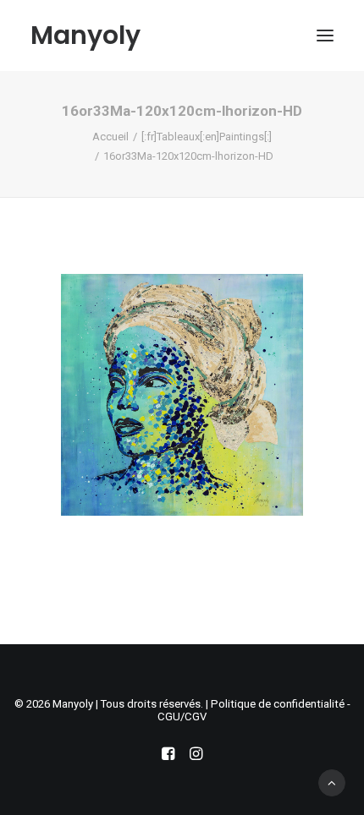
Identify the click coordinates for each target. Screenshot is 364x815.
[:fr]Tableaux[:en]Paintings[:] (206, 136)
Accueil (110, 136)
